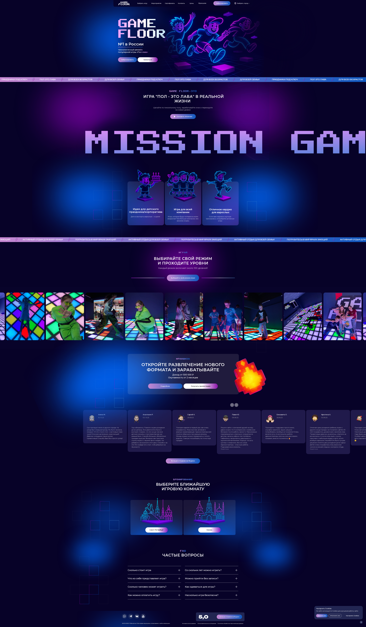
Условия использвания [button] (189, 623)
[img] (124, 3)
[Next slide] (236, 405)
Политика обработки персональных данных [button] (230, 623)
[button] (221, 3)
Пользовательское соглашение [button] (207, 623)
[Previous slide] (232, 405)
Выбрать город (242, 3)
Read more (24, 449)
